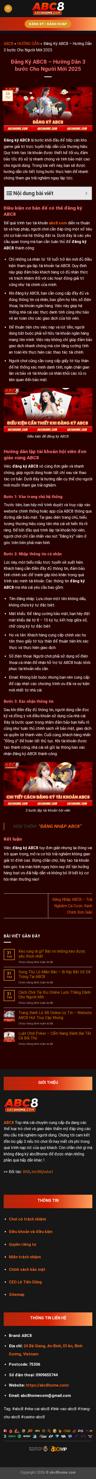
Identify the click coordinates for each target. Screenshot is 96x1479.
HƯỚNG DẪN (28, 43)
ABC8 (8, 43)
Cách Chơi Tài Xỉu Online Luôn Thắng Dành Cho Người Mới (54, 994)
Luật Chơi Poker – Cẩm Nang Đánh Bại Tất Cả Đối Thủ (54, 1035)
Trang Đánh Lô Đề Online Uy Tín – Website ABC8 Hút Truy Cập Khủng (55, 1015)
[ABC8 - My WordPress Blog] (48, 8)
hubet (48, 1171)
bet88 (37, 1171)
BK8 (26, 1171)
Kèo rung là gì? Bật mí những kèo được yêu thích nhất (51, 953)
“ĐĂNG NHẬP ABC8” (60, 826)
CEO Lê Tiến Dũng (25, 1282)
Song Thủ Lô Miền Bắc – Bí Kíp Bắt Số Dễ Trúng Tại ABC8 (54, 974)
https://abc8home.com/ (47, 1385)
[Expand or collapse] (86, 193)
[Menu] (8, 9)
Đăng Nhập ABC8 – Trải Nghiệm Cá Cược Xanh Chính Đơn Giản (72, 905)
